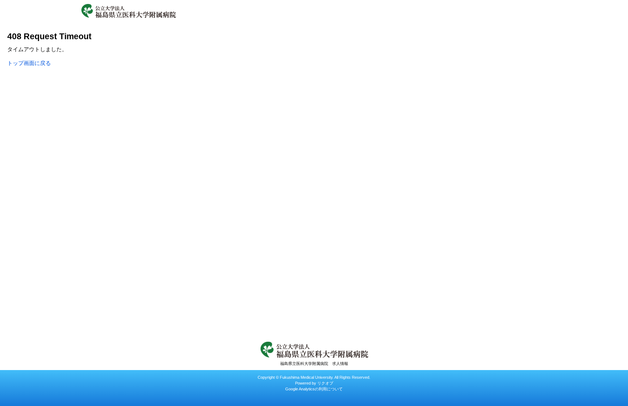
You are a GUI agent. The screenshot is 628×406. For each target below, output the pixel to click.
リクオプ (325, 383)
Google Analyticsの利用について (314, 389)
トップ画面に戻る (29, 63)
